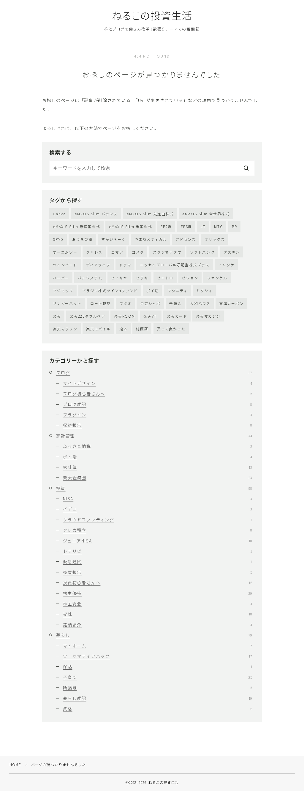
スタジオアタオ (167, 251)
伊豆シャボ (150, 303)
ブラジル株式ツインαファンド (110, 290)
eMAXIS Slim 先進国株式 (150, 213)
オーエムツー (65, 251)
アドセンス (185, 239)
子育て (157, 677)
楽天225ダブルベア (87, 316)
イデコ (157, 509)
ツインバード (65, 264)
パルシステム (90, 277)
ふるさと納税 (157, 446)
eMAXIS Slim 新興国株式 (76, 226)
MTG (218, 226)
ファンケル (217, 277)
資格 (157, 709)
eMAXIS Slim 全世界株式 (206, 213)
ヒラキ (142, 277)
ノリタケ (226, 264)
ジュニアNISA (157, 541)
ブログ (154, 372)
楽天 (57, 316)
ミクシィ (204, 290)
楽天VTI (150, 316)
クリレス (94, 251)
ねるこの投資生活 (152, 15)
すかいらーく (113, 239)
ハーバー (61, 277)
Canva (59, 213)
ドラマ (125, 264)
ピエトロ (165, 277)
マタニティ (177, 290)
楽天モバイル (98, 328)
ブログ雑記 (157, 404)
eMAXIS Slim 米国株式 (130, 226)
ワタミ (125, 303)
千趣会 (175, 303)
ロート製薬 (100, 303)
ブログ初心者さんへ (157, 394)
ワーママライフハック (157, 656)
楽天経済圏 (157, 477)
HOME (15, 764)
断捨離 (157, 687)
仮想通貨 (157, 561)
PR (234, 226)
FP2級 (166, 226)
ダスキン (232, 251)
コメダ (138, 251)
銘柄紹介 (157, 625)
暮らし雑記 (157, 698)
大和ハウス (200, 303)
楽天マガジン (208, 316)
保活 (157, 666)
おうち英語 (82, 239)
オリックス (215, 239)
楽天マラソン (65, 328)
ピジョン (190, 277)
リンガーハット (67, 303)
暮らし (154, 635)
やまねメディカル (150, 239)
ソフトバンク (202, 251)
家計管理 (154, 436)
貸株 (157, 614)
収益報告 (157, 425)
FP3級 (186, 226)
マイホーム (157, 646)
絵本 (123, 328)
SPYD (58, 239)
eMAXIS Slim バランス (96, 213)
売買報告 (157, 572)
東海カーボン (231, 303)
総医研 (142, 328)
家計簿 (157, 467)
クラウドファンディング (157, 520)
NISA (157, 499)
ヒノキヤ (119, 277)
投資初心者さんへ (157, 582)
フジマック (63, 290)
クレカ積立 (157, 530)
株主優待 (157, 593)
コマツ (117, 251)
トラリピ (157, 551)
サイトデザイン (157, 383)
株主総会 (157, 604)
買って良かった (171, 328)
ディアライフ (98, 264)
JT (203, 226)
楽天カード (177, 316)
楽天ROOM (124, 316)
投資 (154, 488)
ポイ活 (152, 290)
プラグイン (157, 415)
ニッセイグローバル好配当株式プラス (175, 264)
